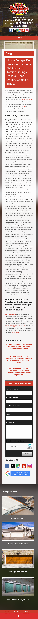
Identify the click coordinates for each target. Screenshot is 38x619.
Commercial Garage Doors (18, 599)
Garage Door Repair (18, 518)
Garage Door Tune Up (18, 572)
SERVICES (27, 612)
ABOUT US (17, 612)
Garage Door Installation (18, 544)
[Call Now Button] (19, 616)
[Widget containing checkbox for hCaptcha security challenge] (19, 446)
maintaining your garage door (15, 326)
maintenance (9, 109)
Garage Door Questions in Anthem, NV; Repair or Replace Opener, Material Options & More (19, 346)
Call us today (15, 333)
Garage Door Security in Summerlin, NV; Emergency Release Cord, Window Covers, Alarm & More (19, 359)
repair (24, 106)
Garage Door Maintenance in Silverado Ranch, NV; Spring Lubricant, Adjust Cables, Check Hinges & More (19, 372)
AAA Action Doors (26, 99)
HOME (7, 612)
